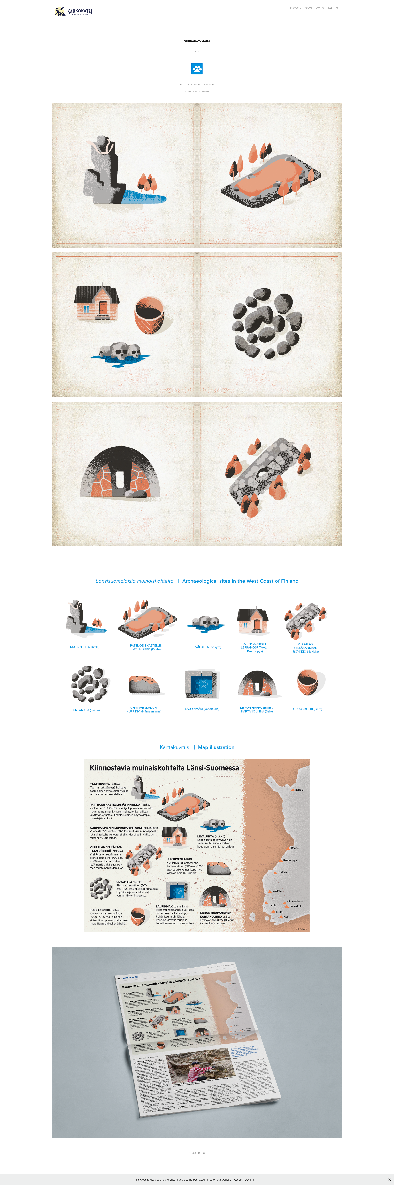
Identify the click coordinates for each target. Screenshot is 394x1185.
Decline (249, 1179)
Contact (321, 7)
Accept (238, 1179)
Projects (295, 7)
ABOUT (308, 7)
